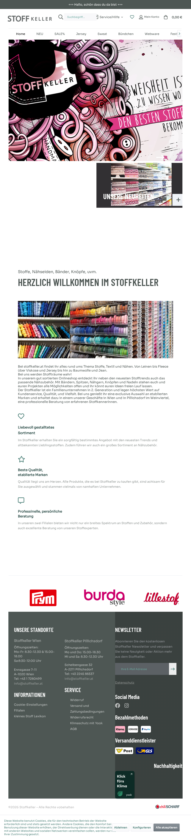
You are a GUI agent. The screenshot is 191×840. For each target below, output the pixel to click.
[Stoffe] (95, 100)
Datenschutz (124, 683)
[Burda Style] (104, 598)
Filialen (19, 710)
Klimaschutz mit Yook (86, 723)
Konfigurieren (142, 827)
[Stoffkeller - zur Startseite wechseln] (30, 18)
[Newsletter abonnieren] (172, 669)
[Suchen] (60, 17)
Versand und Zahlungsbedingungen (87, 709)
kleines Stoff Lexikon (30, 716)
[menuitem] (77, 15)
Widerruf (77, 700)
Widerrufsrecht (82, 717)
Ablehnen (120, 827)
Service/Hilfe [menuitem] (109, 16)
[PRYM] (43, 598)
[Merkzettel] (132, 17)
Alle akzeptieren (166, 827)
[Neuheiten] (141, 184)
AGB (73, 729)
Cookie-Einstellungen (30, 705)
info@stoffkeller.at (28, 684)
